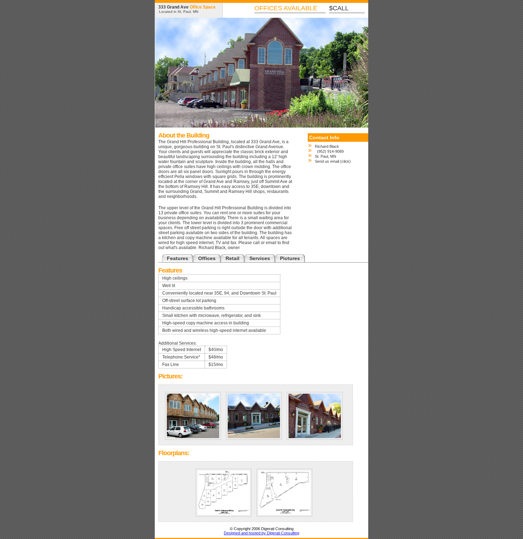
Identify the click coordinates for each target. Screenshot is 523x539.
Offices (207, 258)
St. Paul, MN (325, 156)
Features (177, 258)
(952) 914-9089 (329, 151)
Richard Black (327, 146)
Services (259, 258)
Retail (232, 258)
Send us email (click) (333, 161)
